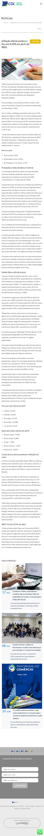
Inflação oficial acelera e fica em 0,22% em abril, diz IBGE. (26, 22)
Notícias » (6, 22)
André (30, 58)
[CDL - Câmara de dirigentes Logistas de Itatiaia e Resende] (12, 3)
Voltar (35, 41)
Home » (40, 28)
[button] (41, 3)
